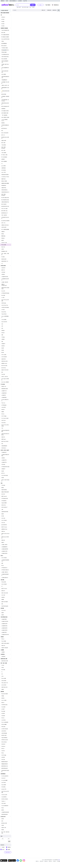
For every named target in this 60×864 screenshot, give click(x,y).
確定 (9, 841)
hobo (30, 7)
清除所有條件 (7, 852)
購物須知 (46, 861)
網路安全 (50, 861)
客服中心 (37, 861)
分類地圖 (58, 861)
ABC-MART (19, 7)
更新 (59, 859)
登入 (40, 4)
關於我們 (41, 861)
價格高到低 (54, 10)
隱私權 (54, 861)
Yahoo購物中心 (7, 5)
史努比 (33, 7)
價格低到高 (49, 10)
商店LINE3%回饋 (25, 7)
